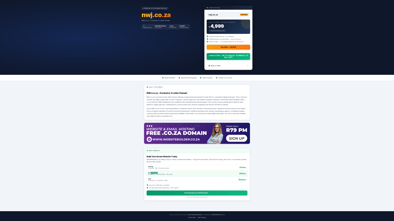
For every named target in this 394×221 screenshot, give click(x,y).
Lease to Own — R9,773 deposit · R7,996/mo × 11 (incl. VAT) (228, 56)
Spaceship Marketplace (195, 214)
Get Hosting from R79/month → (197, 193)
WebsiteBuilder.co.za (218, 214)
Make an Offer (216, 66)
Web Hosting (202, 217)
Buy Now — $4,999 (228, 47)
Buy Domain (192, 217)
